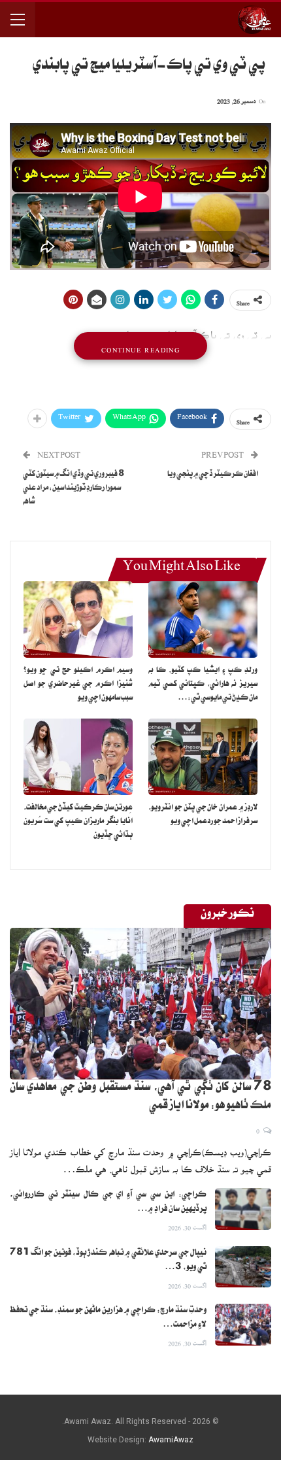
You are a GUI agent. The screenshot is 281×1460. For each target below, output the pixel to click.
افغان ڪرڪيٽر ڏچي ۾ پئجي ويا (212, 475)
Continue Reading (140, 345)
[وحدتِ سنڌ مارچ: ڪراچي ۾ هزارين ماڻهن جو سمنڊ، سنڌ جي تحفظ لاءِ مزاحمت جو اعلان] (243, 1325)
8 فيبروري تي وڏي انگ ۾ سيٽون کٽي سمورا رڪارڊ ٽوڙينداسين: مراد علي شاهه (73, 488)
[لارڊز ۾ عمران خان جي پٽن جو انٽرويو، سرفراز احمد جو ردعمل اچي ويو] (202, 757)
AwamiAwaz (170, 1439)
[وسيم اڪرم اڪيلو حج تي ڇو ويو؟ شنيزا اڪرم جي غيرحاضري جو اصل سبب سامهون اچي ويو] (78, 619)
